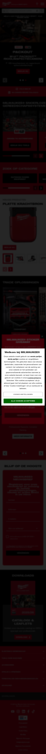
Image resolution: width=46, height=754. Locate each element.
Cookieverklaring (34, 378)
